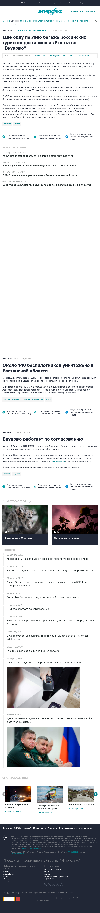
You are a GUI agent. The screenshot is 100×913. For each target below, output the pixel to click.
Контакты (7, 828)
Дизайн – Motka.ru (76, 898)
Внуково (7, 124)
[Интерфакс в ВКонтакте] (53, 884)
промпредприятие (39, 259)
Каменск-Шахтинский (33, 399)
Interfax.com (43, 3)
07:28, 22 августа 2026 (23, 201)
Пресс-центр (39, 828)
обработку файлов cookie (31, 848)
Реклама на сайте (68, 828)
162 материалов (75, 808)
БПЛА (52, 259)
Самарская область (12, 259)
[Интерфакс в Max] (61, 884)
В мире (23, 21)
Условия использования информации (49, 898)
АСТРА (6, 881)
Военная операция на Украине (16, 806)
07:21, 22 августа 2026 (21, 432)
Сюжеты (79, 21)
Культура (48, 21)
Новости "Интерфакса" (52, 869)
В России (15, 21)
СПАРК (6, 872)
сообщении (59, 461)
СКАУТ (6, 876)
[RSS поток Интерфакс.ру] (57, 884)
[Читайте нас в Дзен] (46, 884)
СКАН (46, 872)
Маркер (6, 879)
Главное (6, 21)
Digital (63, 21)
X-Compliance (8, 874)
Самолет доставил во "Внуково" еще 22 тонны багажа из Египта (61, 55)
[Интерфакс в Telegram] (49, 884)
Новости (70, 21)
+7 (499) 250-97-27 (17, 854)
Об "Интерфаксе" (28, 3)
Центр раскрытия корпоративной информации (56, 878)
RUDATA (47, 874)
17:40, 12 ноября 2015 (59, 31)
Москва (56, 21)
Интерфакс (50, 11)
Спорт (40, 21)
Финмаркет (73, 3)
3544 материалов (44, 812)
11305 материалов (13, 811)
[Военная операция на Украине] (18, 801)
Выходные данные (42, 900)
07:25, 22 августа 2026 (23, 359)
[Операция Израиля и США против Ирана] (50, 802)
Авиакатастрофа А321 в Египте (33, 30)
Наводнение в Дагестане (81, 804)
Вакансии (52, 828)
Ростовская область (12, 399)
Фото (86, 21)
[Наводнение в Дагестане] (81, 801)
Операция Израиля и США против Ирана (48, 807)
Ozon (26, 259)
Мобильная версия (10, 3)
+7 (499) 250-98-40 (73, 852)
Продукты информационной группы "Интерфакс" (41, 860)
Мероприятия (85, 828)
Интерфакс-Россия (58, 3)
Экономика (32, 21)
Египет (17, 124)
